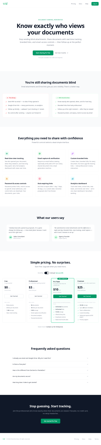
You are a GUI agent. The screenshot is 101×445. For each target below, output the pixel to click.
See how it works (60, 53)
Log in (95, 4)
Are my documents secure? (21, 376)
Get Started (14, 296)
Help (86, 4)
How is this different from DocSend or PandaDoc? (29, 370)
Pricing (73, 4)
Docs (80, 4)
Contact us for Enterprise (54, 327)
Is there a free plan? (19, 364)
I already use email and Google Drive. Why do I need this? (32, 358)
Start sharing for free (43, 53)
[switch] (46, 273)
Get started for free (50, 421)
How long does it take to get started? (25, 382)
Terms (97, 439)
